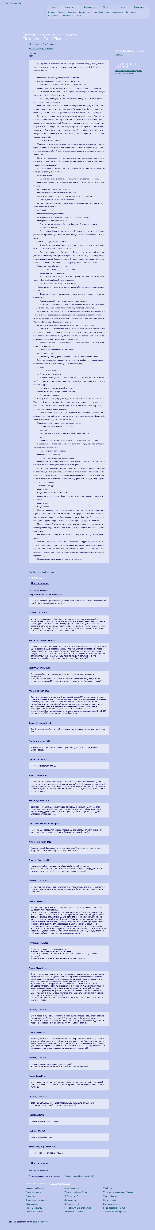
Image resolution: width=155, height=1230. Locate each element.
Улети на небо (109, 1200)
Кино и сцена (139, 7)
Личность (121, 7)
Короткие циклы (85, 12)
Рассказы (61, 12)
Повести (51, 12)
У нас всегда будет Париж (41, 49)
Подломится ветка (34, 1192)
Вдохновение (89, 7)
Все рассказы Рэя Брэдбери (43, 44)
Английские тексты (101, 12)
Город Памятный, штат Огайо (77, 1208)
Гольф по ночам (71, 1188)
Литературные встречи (74, 1212)
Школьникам (131, 12)
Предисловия (53, 15)
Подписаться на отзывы (38, 590)
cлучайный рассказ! (45, 572)
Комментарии (117, 12)
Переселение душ (34, 1208)
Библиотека (70, 7)
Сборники (72, 12)
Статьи (106, 7)
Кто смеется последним (36, 1200)
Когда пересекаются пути (114, 1208)
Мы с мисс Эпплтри (34, 1212)
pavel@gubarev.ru (41, 1222)
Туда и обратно (110, 1196)
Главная (54, 7)
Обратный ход (32, 1204)
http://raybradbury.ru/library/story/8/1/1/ (77, 1176)
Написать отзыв (40, 583)
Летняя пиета (70, 1200)
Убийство (107, 1188)
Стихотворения (68, 15)
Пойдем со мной (71, 1204)
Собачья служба (71, 1196)
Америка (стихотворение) (114, 1212)
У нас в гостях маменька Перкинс (118, 1192)
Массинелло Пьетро (35, 1188)
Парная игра (31, 1196)
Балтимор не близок (112, 1204)
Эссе (79, 15)
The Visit (119, 55)
